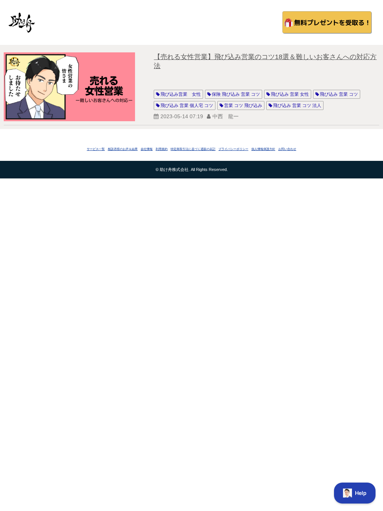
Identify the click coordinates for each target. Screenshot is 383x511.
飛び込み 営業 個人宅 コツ (186, 105)
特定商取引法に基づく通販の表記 (193, 149)
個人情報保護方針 (263, 149)
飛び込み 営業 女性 (290, 94)
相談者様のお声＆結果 (123, 149)
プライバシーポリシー (233, 149)
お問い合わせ (287, 149)
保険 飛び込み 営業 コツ (236, 94)
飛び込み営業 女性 (180, 94)
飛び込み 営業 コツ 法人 (297, 105)
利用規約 (162, 149)
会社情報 (147, 149)
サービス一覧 (96, 149)
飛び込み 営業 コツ (339, 94)
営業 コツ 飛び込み (243, 105)
